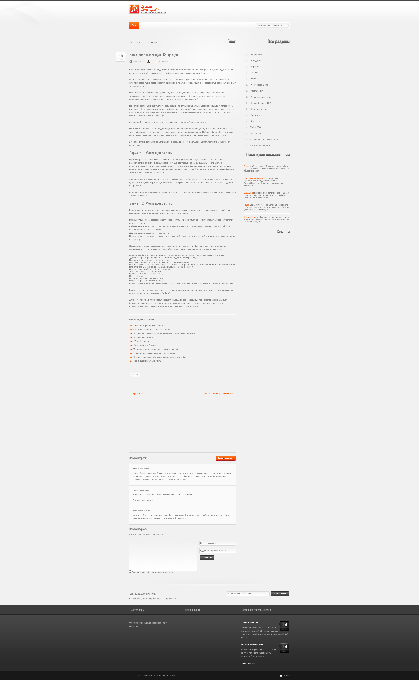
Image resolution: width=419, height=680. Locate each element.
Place (246, 205)
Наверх (286, 676)
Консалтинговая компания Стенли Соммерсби (147, 9)
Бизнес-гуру (256, 121)
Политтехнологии (258, 109)
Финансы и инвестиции (261, 97)
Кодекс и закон (257, 115)
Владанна (248, 193)
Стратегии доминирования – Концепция (152, 329)
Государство (256, 133)
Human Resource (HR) (260, 103)
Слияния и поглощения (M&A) (264, 139)
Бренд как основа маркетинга (147, 361)
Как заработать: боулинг (144, 345)
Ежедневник (256, 54)
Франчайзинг (256, 91)
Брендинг (254, 73)
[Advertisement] (182, 424)
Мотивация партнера (143, 337)
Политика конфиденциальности (159, 676)
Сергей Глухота (251, 217)
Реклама (254, 79)
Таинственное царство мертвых (218, 393)
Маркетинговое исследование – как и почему (154, 353)
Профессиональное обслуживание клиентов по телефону (160, 357)
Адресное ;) (137, 393)
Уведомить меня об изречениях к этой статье (152, 572)
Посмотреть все (248, 663)
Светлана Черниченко (254, 178)
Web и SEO (255, 127)
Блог (134, 25)
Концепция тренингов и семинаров (149, 325)
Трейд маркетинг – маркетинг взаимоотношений (155, 349)
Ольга (246, 166)
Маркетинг (152, 42)
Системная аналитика (260, 145)
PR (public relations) (259, 85)
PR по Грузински (141, 341)
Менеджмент (256, 60)
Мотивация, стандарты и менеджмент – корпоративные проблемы (164, 333)
